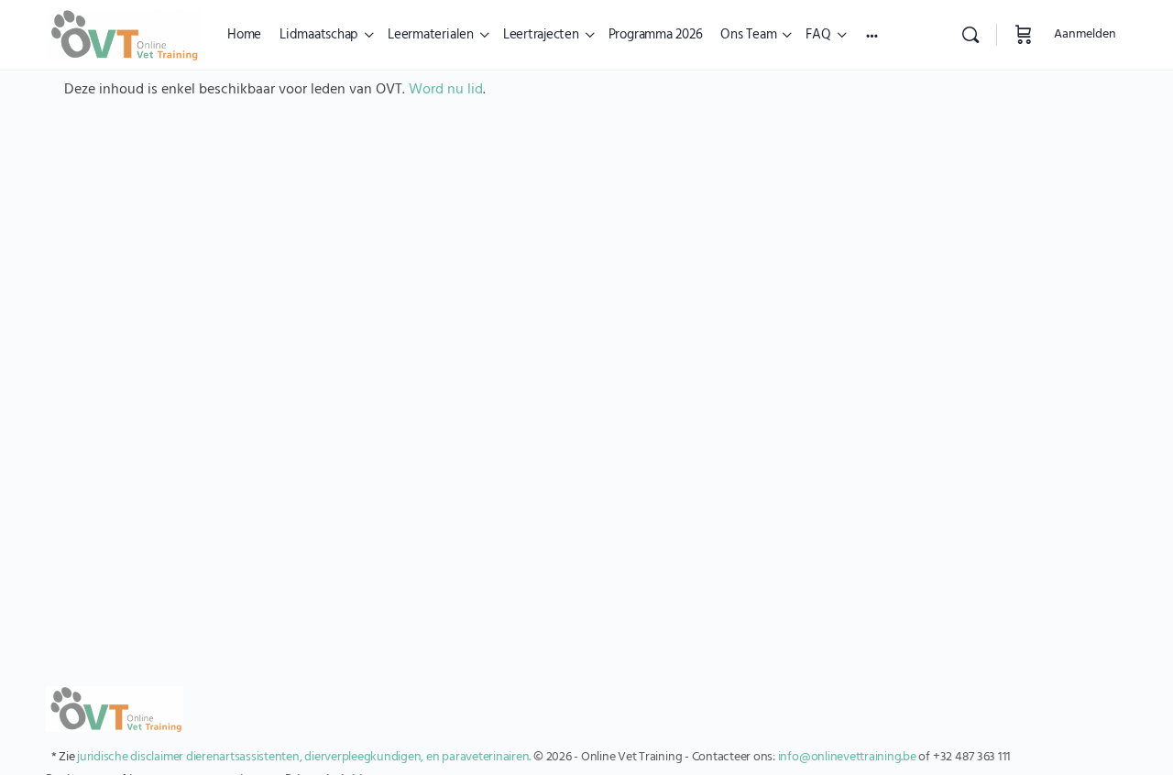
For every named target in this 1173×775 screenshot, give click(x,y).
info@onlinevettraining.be (847, 757)
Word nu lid (446, 90)
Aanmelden (1085, 34)
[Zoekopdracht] (970, 35)
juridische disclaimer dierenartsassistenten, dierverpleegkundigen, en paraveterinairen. (304, 757)
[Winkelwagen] (1024, 35)
